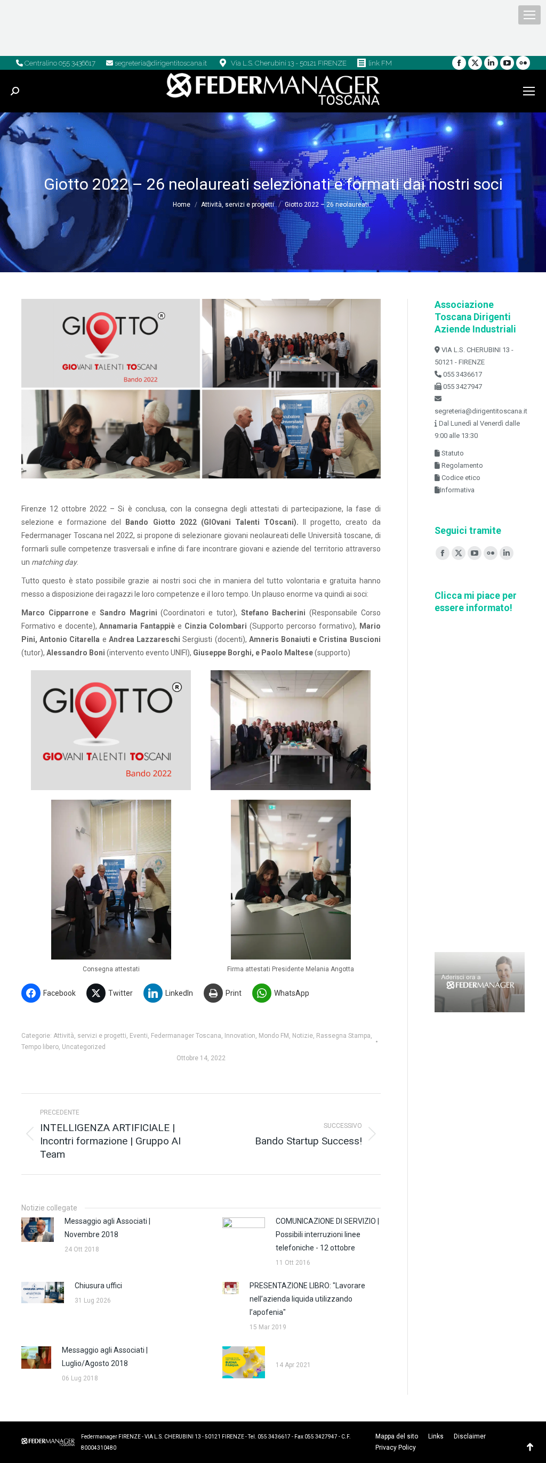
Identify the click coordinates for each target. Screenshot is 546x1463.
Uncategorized (84, 1047)
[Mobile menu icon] (529, 15)
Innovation (239, 1035)
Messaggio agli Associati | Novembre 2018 (107, 1228)
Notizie (302, 1035)
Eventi (139, 1035)
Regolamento (461, 465)
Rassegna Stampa (343, 1035)
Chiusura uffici (98, 1285)
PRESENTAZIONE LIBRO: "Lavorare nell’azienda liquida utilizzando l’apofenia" (307, 1298)
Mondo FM (274, 1035)
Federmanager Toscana (186, 1035)
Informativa (457, 490)
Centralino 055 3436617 (59, 63)
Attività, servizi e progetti (89, 1035)
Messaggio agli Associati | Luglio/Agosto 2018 (105, 1357)
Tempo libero (40, 1047)
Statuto (452, 453)
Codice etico (460, 478)
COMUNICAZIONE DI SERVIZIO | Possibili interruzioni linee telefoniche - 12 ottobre (327, 1234)
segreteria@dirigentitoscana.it (160, 63)
